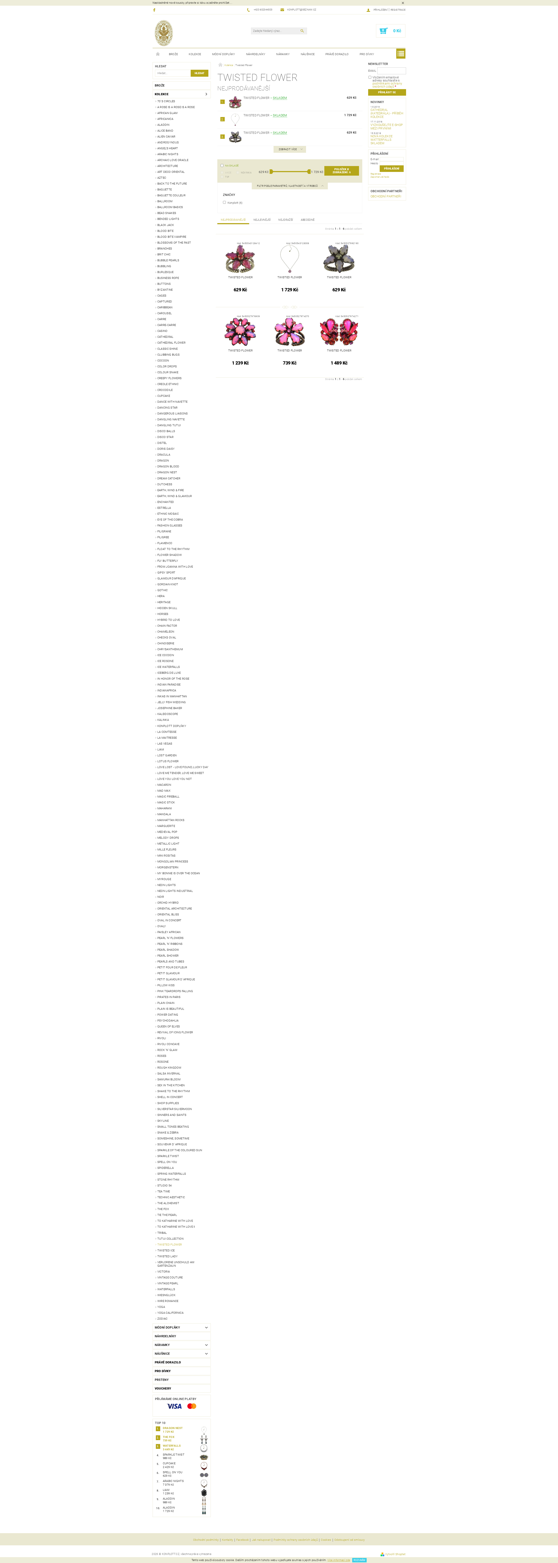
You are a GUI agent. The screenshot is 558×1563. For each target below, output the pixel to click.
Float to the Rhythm (173, 549)
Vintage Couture (170, 1277)
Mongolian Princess (172, 861)
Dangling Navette (171, 419)
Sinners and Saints (172, 1115)
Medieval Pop (167, 831)
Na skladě (231, 165)
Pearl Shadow (168, 949)
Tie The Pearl (167, 1215)
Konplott (234, 202)
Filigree (163, 537)
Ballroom (165, 201)
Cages (162, 295)
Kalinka (163, 719)
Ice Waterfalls (168, 667)
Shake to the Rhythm (173, 1091)
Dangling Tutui (169, 425)
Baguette (164, 189)
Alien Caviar (166, 136)
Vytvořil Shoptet (395, 1554)
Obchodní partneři (386, 191)
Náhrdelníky (255, 54)
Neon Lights (166, 885)
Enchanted (165, 502)
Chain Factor (167, 625)
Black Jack (165, 225)
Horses (162, 614)
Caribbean (165, 307)
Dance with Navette (172, 401)
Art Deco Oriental (171, 171)
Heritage (164, 602)
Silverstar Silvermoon (174, 1109)
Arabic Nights (167, 154)
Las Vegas (164, 743)
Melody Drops (168, 837)
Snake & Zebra (168, 1132)
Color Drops (167, 366)
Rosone (163, 1061)
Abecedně (308, 219)
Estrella (164, 507)
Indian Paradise (169, 684)
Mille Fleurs (167, 849)
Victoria (163, 1271)
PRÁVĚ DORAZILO (337, 54)
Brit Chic (164, 254)
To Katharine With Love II (176, 1226)
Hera (161, 596)
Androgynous (168, 142)
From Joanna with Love (175, 566)
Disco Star (165, 437)
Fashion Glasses (169, 525)
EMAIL (372, 70)
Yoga (161, 1306)
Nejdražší (285, 219)
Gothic (162, 590)
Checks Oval (166, 637)
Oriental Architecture (174, 908)
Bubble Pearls (168, 260)
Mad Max (163, 790)
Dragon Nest (167, 472)
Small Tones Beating (173, 1126)
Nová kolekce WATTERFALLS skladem (382, 139)
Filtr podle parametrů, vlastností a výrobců (287, 186)
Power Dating (167, 1014)
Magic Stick (166, 802)
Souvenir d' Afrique (172, 1144)
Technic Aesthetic (171, 1197)
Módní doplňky (223, 54)
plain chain (166, 1003)
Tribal (162, 1232)
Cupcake (163, 395)
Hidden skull (167, 608)
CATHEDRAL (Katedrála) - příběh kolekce (387, 113)
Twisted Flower (169, 1244)
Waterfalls (166, 1289)
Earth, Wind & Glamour (174, 496)
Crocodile (165, 390)
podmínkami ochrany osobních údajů (387, 85)
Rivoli (161, 1038)
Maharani (164, 808)
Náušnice (308, 54)
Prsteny (162, 1379)
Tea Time (163, 1191)
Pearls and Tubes (170, 961)
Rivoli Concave (168, 1044)
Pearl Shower (168, 955)
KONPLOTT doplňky (171, 726)
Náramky (283, 54)
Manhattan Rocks (171, 820)
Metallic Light (168, 843)
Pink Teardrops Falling (175, 991)
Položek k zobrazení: (342, 171)
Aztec (161, 177)
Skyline (163, 1120)
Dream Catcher (168, 478)
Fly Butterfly (167, 560)
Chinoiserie (165, 643)
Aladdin (163, 124)
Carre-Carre (166, 325)
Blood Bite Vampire (171, 236)
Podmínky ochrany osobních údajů (296, 1539)
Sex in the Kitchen (171, 1085)
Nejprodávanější (233, 219)
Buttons (164, 283)
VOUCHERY (163, 1388)
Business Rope (168, 278)
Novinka (246, 172)
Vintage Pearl (167, 1283)
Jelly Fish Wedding (171, 702)
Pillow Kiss (166, 985)
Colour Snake (168, 372)
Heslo (374, 163)
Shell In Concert (170, 1097)
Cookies (326, 1539)
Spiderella (165, 1167)
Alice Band (165, 130)
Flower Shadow (169, 555)
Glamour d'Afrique (171, 578)
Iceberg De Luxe (169, 672)
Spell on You (167, 1162)
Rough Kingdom (169, 1067)
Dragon (163, 460)
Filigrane (164, 531)
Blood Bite (165, 230)
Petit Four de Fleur (172, 967)
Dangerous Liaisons (172, 413)
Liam (160, 749)
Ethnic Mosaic (168, 513)
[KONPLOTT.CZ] (164, 33)
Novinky (377, 102)
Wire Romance (168, 1301)
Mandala (164, 814)
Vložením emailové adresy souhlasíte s (387, 82)
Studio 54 (164, 1185)
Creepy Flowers (169, 378)
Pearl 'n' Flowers (170, 938)
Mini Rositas (166, 855)
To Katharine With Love (175, 1220)
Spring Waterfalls (171, 1173)
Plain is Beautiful (170, 1008)
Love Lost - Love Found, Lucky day (183, 767)
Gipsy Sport (166, 572)
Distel (162, 443)
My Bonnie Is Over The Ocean (178, 873)
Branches (164, 248)
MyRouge (164, 879)
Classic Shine (167, 348)
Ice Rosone (165, 661)
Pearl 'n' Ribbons (169, 943)
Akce (228, 172)
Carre (161, 319)
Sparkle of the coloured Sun (179, 1150)
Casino (162, 331)
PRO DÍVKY (367, 54)
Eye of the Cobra (170, 519)
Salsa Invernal (168, 1073)
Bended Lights (168, 219)
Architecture (167, 166)
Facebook (242, 1539)
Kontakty (227, 1539)
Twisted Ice (166, 1250)
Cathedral (165, 336)
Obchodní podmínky (206, 1539)
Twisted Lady (167, 1256)
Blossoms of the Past (174, 242)
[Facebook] (155, 10)
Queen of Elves (168, 1026)
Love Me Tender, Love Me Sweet (180, 773)
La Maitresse (167, 737)
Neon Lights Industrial (175, 891)
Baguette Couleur (171, 195)
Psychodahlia (168, 1020)
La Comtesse (167, 731)
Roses (162, 1055)
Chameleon (165, 631)
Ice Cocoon (165, 655)
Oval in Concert (169, 920)
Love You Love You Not (174, 779)
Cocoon (163, 360)
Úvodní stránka (158, 54)
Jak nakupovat (261, 1539)
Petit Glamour (168, 973)
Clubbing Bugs (168, 354)
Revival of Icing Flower (175, 1032)
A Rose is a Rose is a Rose (176, 107)
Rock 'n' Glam (167, 1050)
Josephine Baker (169, 708)
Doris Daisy (166, 448)
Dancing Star (167, 407)
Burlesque (165, 272)
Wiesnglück (166, 1295)
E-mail (375, 159)
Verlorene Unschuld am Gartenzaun (175, 1264)
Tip (227, 177)
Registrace (398, 9)
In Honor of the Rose (173, 678)
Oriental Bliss (168, 914)
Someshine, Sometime (173, 1138)
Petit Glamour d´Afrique (176, 979)
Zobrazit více (288, 149)
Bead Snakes (166, 213)
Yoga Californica (170, 1312)
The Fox (163, 1209)
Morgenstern (168, 867)
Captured (164, 301)
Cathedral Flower (171, 342)
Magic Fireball (168, 796)
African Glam (167, 113)
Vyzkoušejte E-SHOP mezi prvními (387, 126)
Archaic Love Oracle (172, 160)
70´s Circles (166, 101)
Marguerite (166, 826)
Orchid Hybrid (168, 902)
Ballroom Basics (170, 207)
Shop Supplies (168, 1103)
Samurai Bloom (168, 1079)
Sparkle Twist (168, 1156)
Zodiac (162, 1318)
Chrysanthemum (170, 649)
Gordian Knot (167, 584)
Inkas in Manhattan (172, 696)
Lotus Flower (168, 761)
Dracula (163, 454)
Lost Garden (167, 755)
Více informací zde (338, 1560)
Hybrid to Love (168, 619)
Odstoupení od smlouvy (349, 1539)
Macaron (164, 784)
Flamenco (164, 543)
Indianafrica (166, 690)
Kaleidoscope (167, 714)
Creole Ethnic (168, 384)
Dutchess (164, 484)
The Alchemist (168, 1203)
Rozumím (359, 1560)
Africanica (165, 118)
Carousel (164, 313)
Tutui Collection (170, 1238)
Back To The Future (172, 183)
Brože (173, 54)
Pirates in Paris (168, 997)
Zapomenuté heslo (380, 177)
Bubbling (164, 266)
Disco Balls (166, 431)
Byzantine (165, 289)
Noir (160, 896)
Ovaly (161, 926)
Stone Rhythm (168, 1179)
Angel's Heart (167, 148)
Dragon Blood (168, 466)
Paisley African (169, 932)
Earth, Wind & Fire (170, 490)
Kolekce (195, 54)
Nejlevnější (262, 219)
